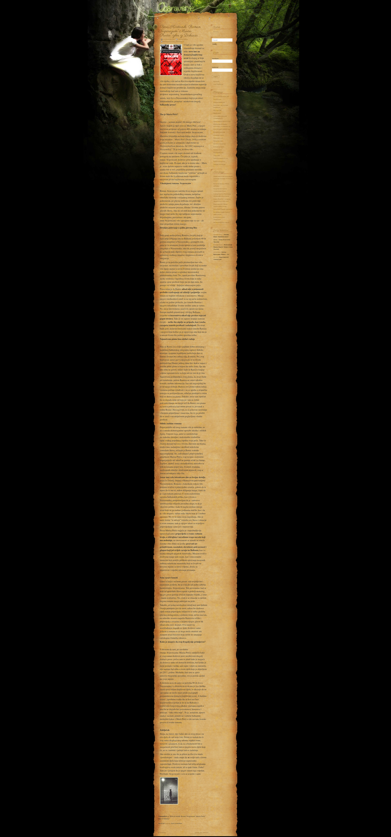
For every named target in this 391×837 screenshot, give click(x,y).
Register (216, 81)
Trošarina (163, 832)
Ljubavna (216, 135)
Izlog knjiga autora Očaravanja (220, 117)
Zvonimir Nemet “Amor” (221, 222)
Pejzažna (216, 141)
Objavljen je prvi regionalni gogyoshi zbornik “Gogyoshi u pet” (223, 178)
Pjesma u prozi (218, 144)
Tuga (215, 155)
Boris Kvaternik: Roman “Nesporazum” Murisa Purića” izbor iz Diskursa (180, 31)
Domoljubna (217, 102)
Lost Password (218, 84)
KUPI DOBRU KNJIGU (220, 129)
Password (215, 67)
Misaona (216, 138)
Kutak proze (217, 132)
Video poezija (218, 161)
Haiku (215, 113)
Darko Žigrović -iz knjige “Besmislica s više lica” (221, 200)
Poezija (215, 32)
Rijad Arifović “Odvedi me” (221, 258)
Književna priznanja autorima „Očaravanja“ (221, 125)
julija (215, 240)
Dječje (215, 99)
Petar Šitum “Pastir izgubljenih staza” (220, 190)
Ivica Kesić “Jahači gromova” (222, 209)
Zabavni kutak (218, 164)
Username (215, 58)
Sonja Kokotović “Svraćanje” (219, 218)
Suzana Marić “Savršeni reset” (221, 236)
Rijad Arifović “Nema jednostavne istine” (220, 205)
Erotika (216, 110)
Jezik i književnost (177, 42)
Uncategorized (218, 158)
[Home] (175, 6)
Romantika (217, 147)
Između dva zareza (201, 832)
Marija (185, 39)
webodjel (195, 834)
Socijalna (216, 153)
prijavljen (168, 823)
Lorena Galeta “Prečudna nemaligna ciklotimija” (222, 195)
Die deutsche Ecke (219, 96)
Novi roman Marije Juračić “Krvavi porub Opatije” (223, 247)
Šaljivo (215, 150)
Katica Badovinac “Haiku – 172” (221, 253)
